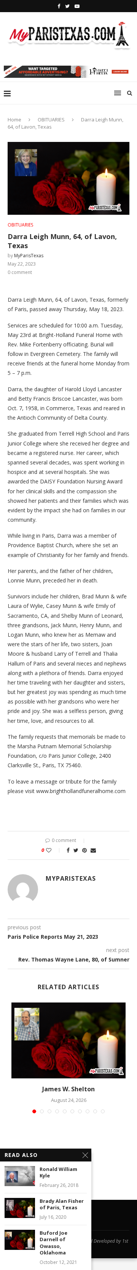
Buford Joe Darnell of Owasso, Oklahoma (53, 1243)
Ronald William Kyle (58, 1172)
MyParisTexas (28, 255)
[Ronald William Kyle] (20, 1176)
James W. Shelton (68, 1089)
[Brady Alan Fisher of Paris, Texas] (20, 1208)
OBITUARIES (51, 119)
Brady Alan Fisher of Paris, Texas (62, 1204)
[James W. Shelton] (68, 1040)
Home (14, 119)
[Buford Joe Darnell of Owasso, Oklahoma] (20, 1240)
